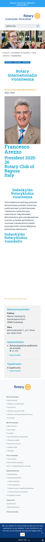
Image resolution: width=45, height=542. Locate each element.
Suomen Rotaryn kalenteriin (18, 492)
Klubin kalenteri (14, 481)
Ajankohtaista (12, 471)
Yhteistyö (10, 451)
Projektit (10, 433)
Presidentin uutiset (13, 495)
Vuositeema (11, 407)
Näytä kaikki (15, 355)
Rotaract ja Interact (14, 444)
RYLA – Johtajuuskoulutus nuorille (19, 466)
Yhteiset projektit (13, 440)
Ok (22, 535)
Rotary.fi (13, 3)
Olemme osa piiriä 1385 (15, 411)
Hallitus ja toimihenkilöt (15, 404)
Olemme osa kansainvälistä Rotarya (20, 414)
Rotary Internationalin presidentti (20, 89)
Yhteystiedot (12, 512)
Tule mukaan (12, 455)
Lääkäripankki (12, 447)
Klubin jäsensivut (13, 507)
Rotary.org (22, 3)
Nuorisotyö (11, 430)
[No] (42, 532)
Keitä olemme (12, 397)
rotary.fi (5, 53)
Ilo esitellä (10, 418)
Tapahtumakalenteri (14, 478)
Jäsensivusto (11, 504)
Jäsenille (10, 500)
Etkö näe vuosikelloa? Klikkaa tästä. (15, 299)
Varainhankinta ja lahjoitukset (17, 437)
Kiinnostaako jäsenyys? (15, 462)
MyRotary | (31, 3)
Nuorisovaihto (22, 5)
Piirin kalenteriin (14, 485)
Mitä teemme (12, 422)
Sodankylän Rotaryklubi (20, 53)
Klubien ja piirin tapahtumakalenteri (21, 488)
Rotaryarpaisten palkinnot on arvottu (24, 346)
